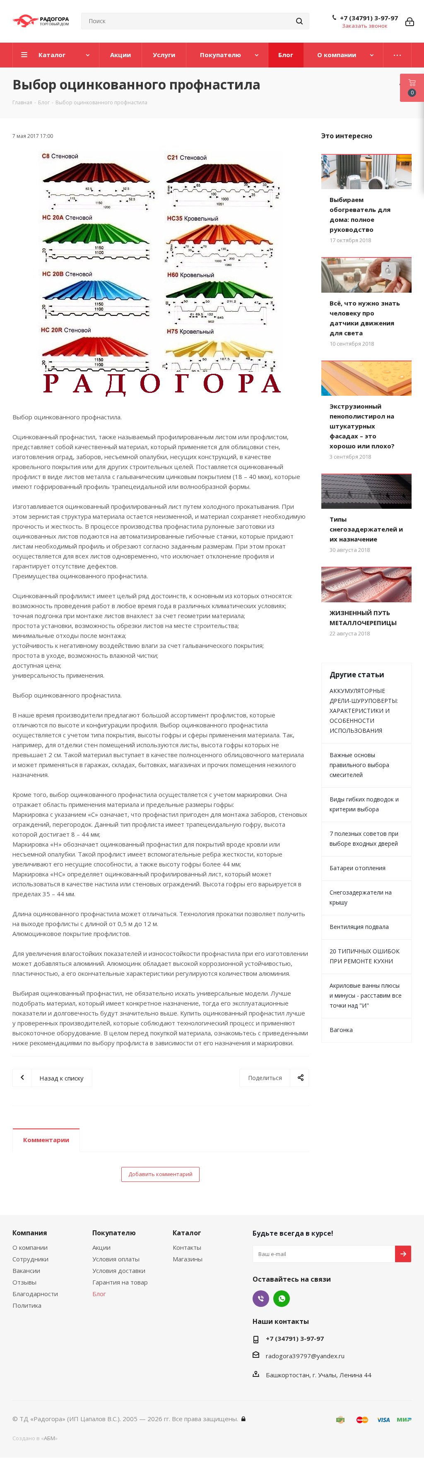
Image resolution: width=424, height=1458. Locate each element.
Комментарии (46, 1140)
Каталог (187, 1232)
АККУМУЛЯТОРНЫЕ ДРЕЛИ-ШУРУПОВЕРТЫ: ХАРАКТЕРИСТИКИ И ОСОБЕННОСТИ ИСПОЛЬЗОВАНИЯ (364, 710)
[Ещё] (397, 55)
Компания (29, 1232)
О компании (30, 1247)
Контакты (187, 1247)
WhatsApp (281, 1298)
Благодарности (35, 1294)
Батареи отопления (357, 868)
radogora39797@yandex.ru (305, 1356)
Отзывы (24, 1282)
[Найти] (299, 21)
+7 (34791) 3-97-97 (369, 18)
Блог (99, 1294)
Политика (26, 1305)
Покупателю (114, 1232)
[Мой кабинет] (409, 21)
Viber (261, 1298)
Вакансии (26, 1270)
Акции (101, 1247)
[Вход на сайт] (243, 1419)
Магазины (187, 1259)
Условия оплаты (116, 1259)
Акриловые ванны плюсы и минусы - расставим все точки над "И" (366, 995)
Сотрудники (30, 1259)
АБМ (49, 1438)
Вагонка (341, 1030)
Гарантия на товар (120, 1282)
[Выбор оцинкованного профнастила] (160, 274)
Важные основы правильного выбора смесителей (359, 765)
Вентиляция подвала (359, 927)
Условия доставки (118, 1270)
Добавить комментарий (160, 1174)
